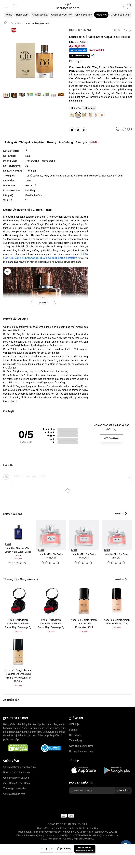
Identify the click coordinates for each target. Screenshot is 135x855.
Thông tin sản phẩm (31, 142)
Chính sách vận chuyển (16, 777)
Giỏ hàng (66, 848)
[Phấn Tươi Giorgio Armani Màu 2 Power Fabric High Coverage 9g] (18, 601)
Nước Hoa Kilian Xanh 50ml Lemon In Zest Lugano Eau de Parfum (18, 552)
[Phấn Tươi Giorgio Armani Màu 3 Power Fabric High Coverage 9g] (51, 601)
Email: (92, 835)
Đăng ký (121, 791)
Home (8, 14)
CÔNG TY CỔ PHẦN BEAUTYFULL (67, 824)
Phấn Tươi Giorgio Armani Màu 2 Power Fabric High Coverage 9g (18, 623)
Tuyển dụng (75, 740)
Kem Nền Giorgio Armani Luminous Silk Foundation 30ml (84, 623)
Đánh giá (81, 142)
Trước (116, 30)
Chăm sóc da (39, 14)
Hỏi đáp (94, 142)
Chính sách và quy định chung (19, 767)
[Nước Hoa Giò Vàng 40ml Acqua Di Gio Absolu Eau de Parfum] (89, 115)
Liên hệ (73, 729)
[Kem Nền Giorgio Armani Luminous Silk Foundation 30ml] (84, 601)
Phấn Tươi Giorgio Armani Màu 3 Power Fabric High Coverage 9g (51, 623)
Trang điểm (22, 14)
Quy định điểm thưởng (81, 745)
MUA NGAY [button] (84, 848)
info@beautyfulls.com (107, 835)
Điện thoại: (69, 835)
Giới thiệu (74, 724)
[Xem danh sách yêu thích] (124, 129)
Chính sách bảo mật (14, 793)
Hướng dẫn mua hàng (81, 751)
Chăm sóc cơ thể (61, 14)
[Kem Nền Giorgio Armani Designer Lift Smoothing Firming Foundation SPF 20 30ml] (18, 651)
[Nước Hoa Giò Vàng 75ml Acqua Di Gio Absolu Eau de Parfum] (83, 115)
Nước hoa (101, 14)
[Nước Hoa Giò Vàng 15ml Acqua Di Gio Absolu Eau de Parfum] (95, 115)
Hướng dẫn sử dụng (60, 142)
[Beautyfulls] (5, 23)
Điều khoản (75, 734)
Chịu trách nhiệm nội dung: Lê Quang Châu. (39, 835)
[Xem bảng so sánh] (129, 129)
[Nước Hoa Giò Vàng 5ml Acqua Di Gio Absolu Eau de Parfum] (101, 115)
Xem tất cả (119, 514)
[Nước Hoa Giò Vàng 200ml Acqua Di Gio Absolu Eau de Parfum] (71, 115)
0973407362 (82, 835)
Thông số (11, 142)
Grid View (77, 108)
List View (91, 108)
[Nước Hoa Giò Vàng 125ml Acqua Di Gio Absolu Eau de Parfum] (77, 115)
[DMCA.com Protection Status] (18, 748)
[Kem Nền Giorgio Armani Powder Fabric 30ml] (117, 601)
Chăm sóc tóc (83, 14)
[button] (118, 129)
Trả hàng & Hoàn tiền (14, 788)
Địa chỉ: (41, 827)
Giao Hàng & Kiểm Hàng (16, 783)
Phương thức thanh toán (16, 772)
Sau (126, 30)
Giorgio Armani (80, 30)
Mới (14, 30)
